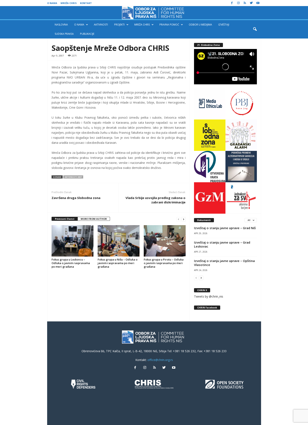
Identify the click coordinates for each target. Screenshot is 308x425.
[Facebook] (231, 3)
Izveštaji (223, 24)
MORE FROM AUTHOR (94, 218)
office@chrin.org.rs (160, 360)
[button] (254, 29)
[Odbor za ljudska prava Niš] (154, 12)
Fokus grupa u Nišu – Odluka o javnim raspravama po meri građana (117, 263)
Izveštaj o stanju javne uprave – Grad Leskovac (222, 244)
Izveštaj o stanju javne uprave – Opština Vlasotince (224, 263)
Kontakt (86, 3)
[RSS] (244, 3)
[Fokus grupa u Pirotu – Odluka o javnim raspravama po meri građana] (165, 241)
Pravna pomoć (169, 24)
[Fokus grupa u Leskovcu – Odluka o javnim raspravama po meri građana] (72, 241)
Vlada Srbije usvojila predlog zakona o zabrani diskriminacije (155, 200)
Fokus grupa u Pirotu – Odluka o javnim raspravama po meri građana (164, 263)
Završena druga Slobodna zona (76, 198)
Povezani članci (64, 218)
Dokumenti (204, 220)
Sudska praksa (64, 34)
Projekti (119, 24)
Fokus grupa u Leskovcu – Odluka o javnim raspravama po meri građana (71, 263)
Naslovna (61, 24)
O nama (52, 3)
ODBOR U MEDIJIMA (200, 24)
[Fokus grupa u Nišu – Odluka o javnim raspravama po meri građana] (119, 241)
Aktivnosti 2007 (73, 177)
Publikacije (87, 34)
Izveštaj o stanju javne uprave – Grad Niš (225, 228)
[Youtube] (257, 3)
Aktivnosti (101, 24)
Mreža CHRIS (69, 3)
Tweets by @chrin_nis (208, 296)
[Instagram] (238, 3)
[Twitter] (251, 3)
